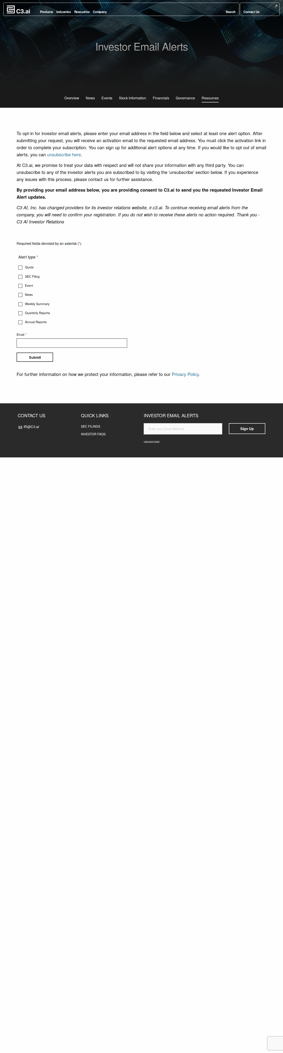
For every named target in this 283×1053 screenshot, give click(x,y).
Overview (71, 97)
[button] (231, 9)
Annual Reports (36, 321)
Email (20, 334)
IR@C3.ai (31, 426)
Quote (29, 267)
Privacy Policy (185, 374)
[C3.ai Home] (18, 9)
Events (106, 97)
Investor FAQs (93, 434)
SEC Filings (90, 426)
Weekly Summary (37, 303)
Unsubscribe (152, 441)
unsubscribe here (64, 154)
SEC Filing (32, 276)
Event (29, 285)
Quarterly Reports (37, 312)
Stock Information (132, 97)
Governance (185, 97)
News (90, 97)
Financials (161, 97)
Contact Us (251, 11)
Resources (210, 97)
